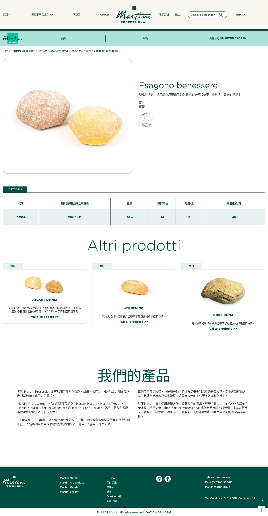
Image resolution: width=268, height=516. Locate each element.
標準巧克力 (77, 50)
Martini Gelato (69, 487)
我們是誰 (164, 14)
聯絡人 (178, 14)
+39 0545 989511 (218, 477)
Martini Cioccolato (24, 50)
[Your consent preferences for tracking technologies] (261, 509)
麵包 (88, 50)
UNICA (104, 14)
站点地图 (111, 500)
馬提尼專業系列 (40, 14)
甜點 (145, 38)
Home (6, 50)
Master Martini (69, 478)
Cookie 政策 (114, 496)
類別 (5, 14)
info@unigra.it (217, 487)
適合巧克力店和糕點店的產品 (53, 50)
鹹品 (63, 38)
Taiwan (240, 14)
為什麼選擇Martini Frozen (227, 38)
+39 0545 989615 (218, 482)
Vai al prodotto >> (45, 317)
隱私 (109, 491)
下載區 (76, 14)
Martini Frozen (69, 491)
